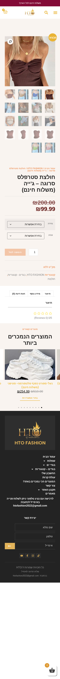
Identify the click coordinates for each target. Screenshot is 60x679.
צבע (50, 235)
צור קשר (50, 485)
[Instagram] (32, 555)
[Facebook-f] (27, 555)
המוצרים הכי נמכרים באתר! (39, 481)
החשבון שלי (48, 473)
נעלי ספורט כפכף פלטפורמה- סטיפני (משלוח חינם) (30, 385)
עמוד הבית (49, 168)
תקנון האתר (48, 489)
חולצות (51, 279)
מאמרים (50, 493)
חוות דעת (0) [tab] (18, 293)
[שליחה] (10, 546)
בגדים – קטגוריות (45, 469)
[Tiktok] (38, 555)
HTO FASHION (35, 168)
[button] (55, 12)
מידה (50, 223)
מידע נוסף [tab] (35, 293)
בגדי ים (51, 465)
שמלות (51, 460)
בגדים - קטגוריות (17, 275)
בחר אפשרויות (30, 397)
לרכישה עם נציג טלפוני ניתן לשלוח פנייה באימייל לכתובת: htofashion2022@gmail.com (30, 502)
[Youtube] (21, 555)
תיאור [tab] (48, 293)
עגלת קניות (48, 477)
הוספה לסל (15, 252)
